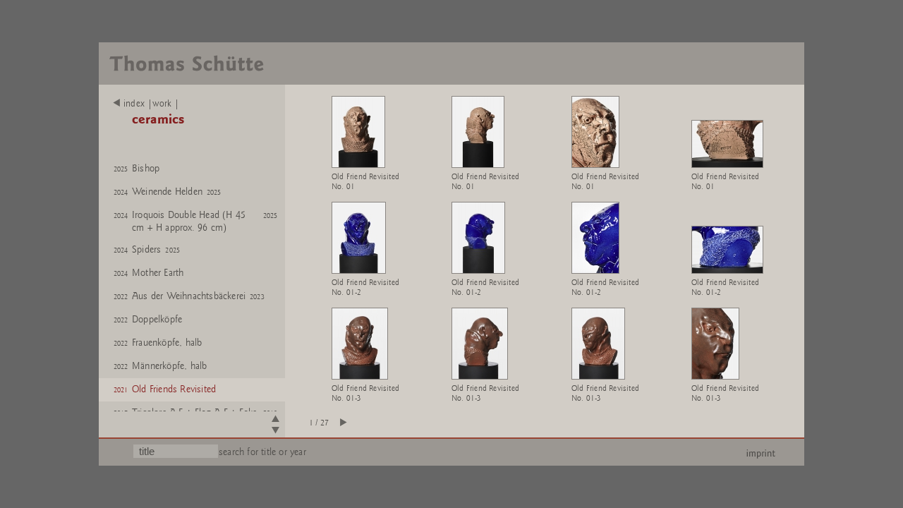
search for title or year (262, 452)
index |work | (151, 103)
